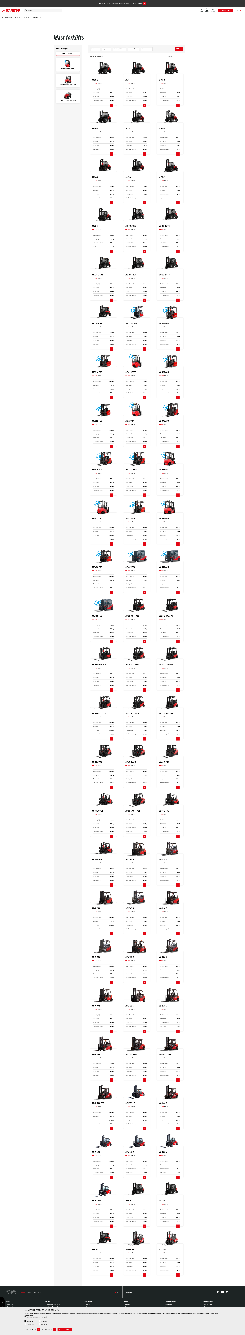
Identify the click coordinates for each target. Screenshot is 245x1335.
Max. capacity (96, 92)
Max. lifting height (97, 89)
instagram (221, 1292)
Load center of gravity (98, 100)
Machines (48, 1301)
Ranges (161, 197)
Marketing (44, 1324)
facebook (217, 1292)
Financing (128, 1304)
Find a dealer (226, 10)
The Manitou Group (169, 1301)
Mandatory (30, 1321)
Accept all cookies (63, 1329)
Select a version (137, 3)
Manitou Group (208, 1304)
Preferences (30, 1324)
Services (126, 1301)
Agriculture (10, 1304)
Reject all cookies (30, 1329)
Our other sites (208, 1301)
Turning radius (96, 96)
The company (168, 1304)
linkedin (226, 1292)
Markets (8, 1301)
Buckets (88, 1304)
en (115, 1292)
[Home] (11, 10)
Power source (129, 831)
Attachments (89, 1301)
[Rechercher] (25, 10)
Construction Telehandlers (53, 1304)
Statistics (44, 1321)
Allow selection (47, 1329)
